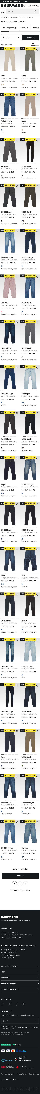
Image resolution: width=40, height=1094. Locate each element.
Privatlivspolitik (5, 1034)
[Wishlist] (24, 5)
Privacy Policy (22, 1074)
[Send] (35, 1021)
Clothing (23, 17)
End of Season (13, 17)
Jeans (31, 17)
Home (3, 17)
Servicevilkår (16, 1034)
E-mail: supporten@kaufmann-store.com (16, 935)
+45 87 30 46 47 (13, 932)
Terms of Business (7, 1074)
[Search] (35, 11)
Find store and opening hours (12, 937)
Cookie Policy (34, 1074)
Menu (3, 12)
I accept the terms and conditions (9, 1027)
